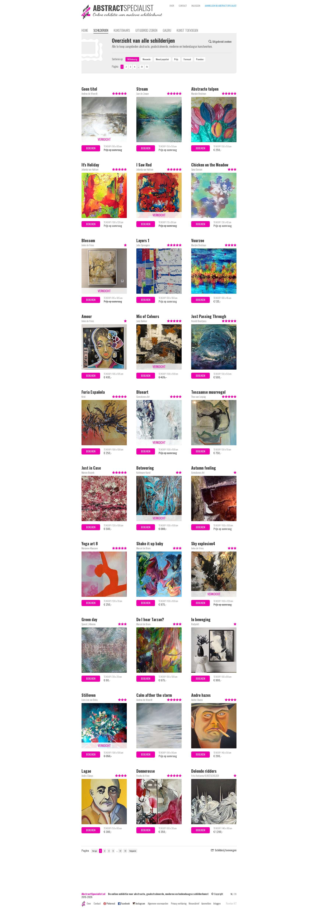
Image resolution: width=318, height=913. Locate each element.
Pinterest (111, 903)
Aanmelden (206, 903)
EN (235, 894)
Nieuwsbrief (194, 903)
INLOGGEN (195, 5)
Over (89, 903)
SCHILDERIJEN (100, 30)
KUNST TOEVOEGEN (187, 30)
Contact (97, 903)
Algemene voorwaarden (158, 903)
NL (232, 894)
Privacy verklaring (178, 903)
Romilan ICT (231, 903)
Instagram (140, 903)
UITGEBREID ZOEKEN (146, 30)
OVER (171, 5)
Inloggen (217, 903)
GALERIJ (167, 30)
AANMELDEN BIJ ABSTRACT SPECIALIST (220, 5)
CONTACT (183, 5)
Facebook (125, 903)
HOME (85, 30)
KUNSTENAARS (122, 30)
